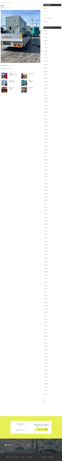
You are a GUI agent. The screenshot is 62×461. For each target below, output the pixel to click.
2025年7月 (45, 74)
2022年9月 (45, 190)
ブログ (3, 2)
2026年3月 (45, 47)
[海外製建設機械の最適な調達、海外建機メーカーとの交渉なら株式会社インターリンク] (9, 445)
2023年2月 (45, 173)
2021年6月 (45, 241)
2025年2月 (45, 91)
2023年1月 (45, 176)
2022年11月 (46, 183)
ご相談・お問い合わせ (41, 429)
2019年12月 (46, 302)
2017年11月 (46, 380)
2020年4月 (45, 288)
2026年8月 (45, 30)
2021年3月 (45, 251)
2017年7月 (45, 387)
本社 (29, 88)
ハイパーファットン (47, 14)
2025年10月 (46, 64)
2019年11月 (46, 305)
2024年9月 (45, 108)
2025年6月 (45, 78)
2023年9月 (45, 149)
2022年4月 (45, 207)
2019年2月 (45, 336)
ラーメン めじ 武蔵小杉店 (48, 18)
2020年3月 (45, 292)
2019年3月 (45, 332)
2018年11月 (46, 346)
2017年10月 (46, 383)
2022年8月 (45, 193)
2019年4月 (45, 329)
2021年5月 (45, 244)
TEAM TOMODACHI (12, 81)
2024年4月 (45, 125)
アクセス (42, 444)
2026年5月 (45, 40)
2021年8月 (45, 234)
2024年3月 (45, 129)
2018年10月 (46, 349)
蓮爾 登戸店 (46, 21)
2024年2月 (45, 132)
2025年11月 (46, 61)
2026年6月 (45, 37)
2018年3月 (45, 373)
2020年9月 (45, 271)
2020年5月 (45, 285)
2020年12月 (46, 261)
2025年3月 (45, 88)
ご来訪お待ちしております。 (13, 74)
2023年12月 (46, 139)
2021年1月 (45, 258)
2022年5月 (45, 203)
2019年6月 (45, 322)
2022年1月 (45, 217)
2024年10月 (46, 105)
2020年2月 (45, 295)
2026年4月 (45, 44)
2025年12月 (46, 57)
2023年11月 (46, 142)
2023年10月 (46, 146)
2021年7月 (45, 237)
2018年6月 (45, 363)
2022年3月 (45, 210)
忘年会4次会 (11, 88)
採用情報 (28, 444)
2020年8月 (45, 275)
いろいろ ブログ (7, 2)
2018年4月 (45, 370)
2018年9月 (45, 353)
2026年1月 (45, 54)
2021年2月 (45, 254)
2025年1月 (45, 95)
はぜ (29, 74)
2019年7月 (45, 319)
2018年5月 (45, 366)
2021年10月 (46, 227)
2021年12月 (46, 220)
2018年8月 (45, 356)
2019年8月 (45, 315)
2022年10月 (46, 186)
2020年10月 (46, 268)
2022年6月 (45, 200)
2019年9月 (45, 312)
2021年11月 (46, 224)
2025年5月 (45, 81)
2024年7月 (45, 115)
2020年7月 (45, 278)
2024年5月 (45, 122)
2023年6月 (45, 159)
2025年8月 (45, 71)
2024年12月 (46, 98)
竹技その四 (30, 81)
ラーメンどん (46, 11)
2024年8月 (45, 112)
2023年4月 (45, 166)
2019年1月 (45, 339)
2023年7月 (45, 156)
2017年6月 (45, 390)
